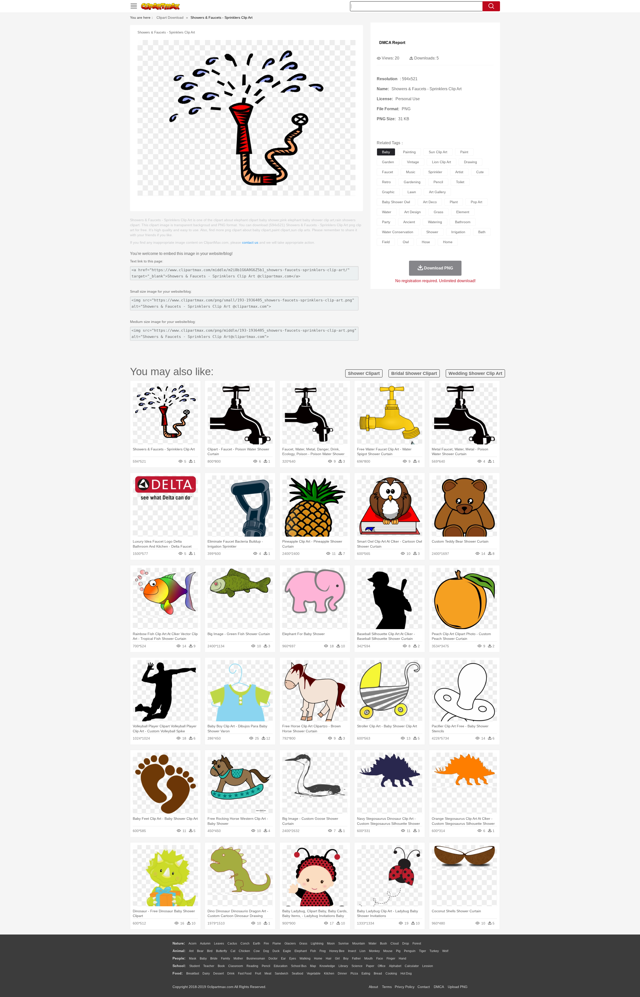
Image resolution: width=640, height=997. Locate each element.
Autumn (205, 943)
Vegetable (313, 973)
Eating (366, 973)
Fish (313, 951)
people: (179, 958)
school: (179, 966)
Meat (267, 973)
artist (459, 172)
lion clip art (441, 162)
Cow (257, 951)
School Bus (298, 966)
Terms (387, 987)
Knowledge (327, 966)
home (447, 242)
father (356, 958)
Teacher (208, 966)
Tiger (422, 951)
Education (281, 966)
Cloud (394, 943)
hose (426, 242)
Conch (245, 943)
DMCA (439, 987)
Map (313, 966)
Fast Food (245, 973)
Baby (203, 958)
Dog (266, 951)
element (462, 212)
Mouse (387, 951)
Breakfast (192, 973)
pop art (476, 202)
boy (345, 958)
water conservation (397, 232)
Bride (214, 958)
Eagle (287, 951)
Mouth (368, 958)
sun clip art (438, 152)
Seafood (297, 973)
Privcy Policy (404, 987)
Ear (283, 958)
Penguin (410, 951)
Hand (402, 958)
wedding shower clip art (475, 373)
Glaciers (290, 943)
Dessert (218, 973)
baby (386, 152)
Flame (276, 943)
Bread (378, 973)
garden (388, 162)
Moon (331, 943)
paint (464, 152)
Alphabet (395, 966)
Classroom (235, 966)
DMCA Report (392, 42)
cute (480, 172)
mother (238, 958)
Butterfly (221, 951)
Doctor (273, 958)
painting (409, 152)
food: (177, 973)
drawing (470, 162)
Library (343, 966)
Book (221, 966)
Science (357, 966)
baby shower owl (396, 202)
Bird (209, 951)
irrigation (458, 232)
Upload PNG (458, 987)
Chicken (244, 951)
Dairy (206, 973)
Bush (383, 943)
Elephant (300, 951)
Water (372, 943)
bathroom (462, 222)
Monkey (374, 951)
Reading (252, 966)
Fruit (258, 973)
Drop (405, 943)
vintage (413, 162)
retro (386, 182)
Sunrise (343, 943)
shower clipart (364, 373)
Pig (398, 951)
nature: (178, 943)
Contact (424, 987)
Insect (352, 951)
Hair (329, 958)
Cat (232, 951)
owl (406, 242)
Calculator (412, 966)
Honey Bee (336, 951)
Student (194, 966)
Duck (276, 951)
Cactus (232, 943)
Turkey (434, 951)
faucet (387, 172)
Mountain (358, 943)
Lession (427, 966)
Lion (363, 951)
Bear (200, 951)
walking (305, 958)
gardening (412, 182)
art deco (430, 202)
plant (454, 202)
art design (412, 212)
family (225, 958)
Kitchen (329, 973)
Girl (337, 958)
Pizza (354, 973)
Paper (370, 966)
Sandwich (281, 973)
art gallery (437, 192)
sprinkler (435, 172)
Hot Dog (406, 973)
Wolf (445, 951)
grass (438, 212)
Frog (323, 951)
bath (482, 232)
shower (432, 232)
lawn (412, 192)
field (386, 242)
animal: (179, 951)
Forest (416, 943)
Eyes (292, 958)
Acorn (192, 943)
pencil (438, 182)
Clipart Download (170, 17)
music (410, 172)
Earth (256, 943)
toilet (460, 182)
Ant (191, 951)
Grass (303, 943)
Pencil (266, 966)
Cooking (391, 973)
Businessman (255, 958)
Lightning (317, 943)
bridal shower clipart (414, 373)
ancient (409, 222)
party (386, 222)
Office (382, 966)
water (386, 212)
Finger (390, 958)
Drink (230, 973)
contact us (250, 242)
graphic (388, 192)
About (373, 987)
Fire (266, 943)
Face (379, 958)
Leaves (219, 943)
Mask (192, 958)
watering (435, 222)
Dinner (342, 973)
